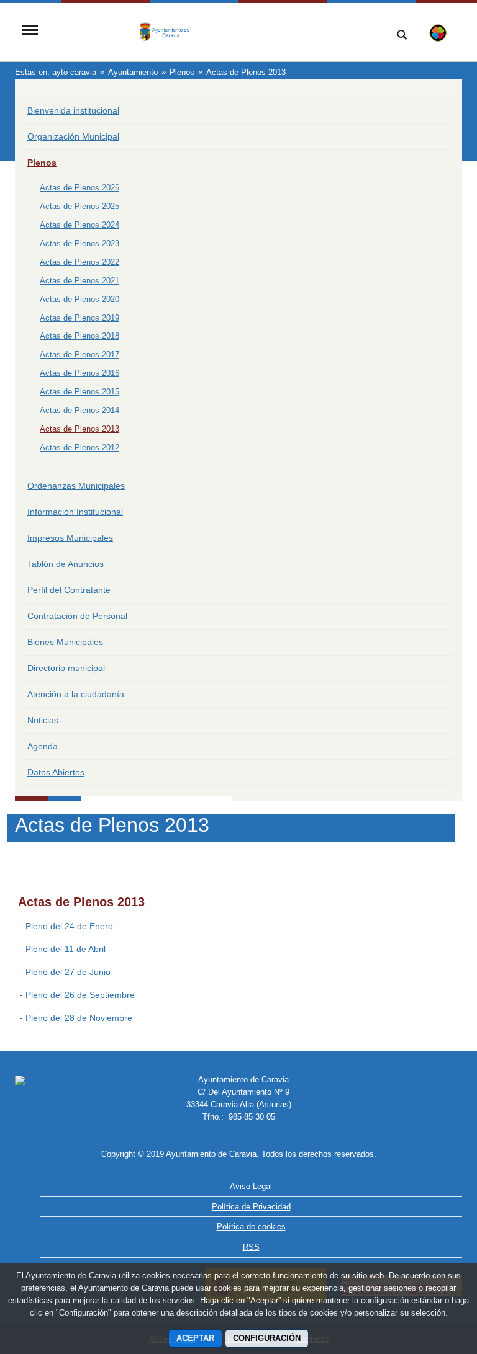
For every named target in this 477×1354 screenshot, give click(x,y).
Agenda (42, 746)
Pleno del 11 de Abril (64, 949)
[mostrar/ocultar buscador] (401, 36)
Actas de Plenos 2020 (79, 299)
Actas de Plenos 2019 (79, 318)
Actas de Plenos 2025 (79, 206)
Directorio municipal (66, 668)
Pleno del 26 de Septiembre (80, 995)
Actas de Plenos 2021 (79, 280)
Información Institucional (75, 512)
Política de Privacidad (251, 1206)
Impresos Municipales (70, 538)
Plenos (42, 162)
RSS (251, 1247)
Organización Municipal (73, 136)
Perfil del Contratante (69, 590)
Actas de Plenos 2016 (79, 373)
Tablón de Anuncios (65, 564)
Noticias (42, 720)
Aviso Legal (251, 1186)
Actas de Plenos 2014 (79, 410)
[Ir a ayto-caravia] (210, 31)
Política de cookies (251, 1226)
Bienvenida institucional (73, 110)
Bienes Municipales (65, 642)
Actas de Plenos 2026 (79, 187)
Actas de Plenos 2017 (79, 354)
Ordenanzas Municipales (76, 486)
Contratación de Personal (77, 616)
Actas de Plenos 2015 (79, 391)
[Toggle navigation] (30, 31)
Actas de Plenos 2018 (79, 336)
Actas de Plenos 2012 (79, 447)
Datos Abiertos (55, 772)
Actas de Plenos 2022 (79, 262)
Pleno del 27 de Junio (68, 972)
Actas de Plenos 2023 (79, 243)
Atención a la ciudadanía (75, 694)
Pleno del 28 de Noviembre (78, 1018)
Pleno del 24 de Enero (69, 926)
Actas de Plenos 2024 (79, 224)
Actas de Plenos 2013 (79, 429)
